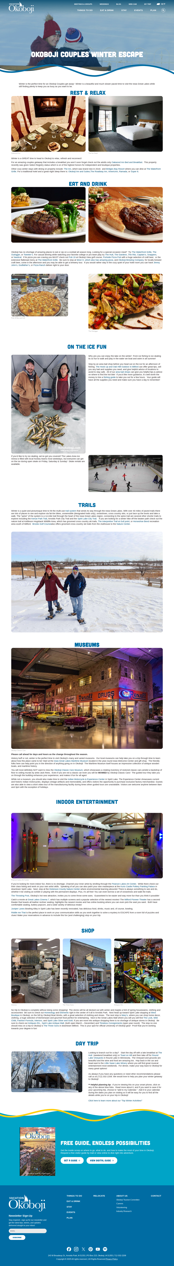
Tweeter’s (28, 254)
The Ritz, (132, 254)
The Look (147, 1018)
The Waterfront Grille (142, 252)
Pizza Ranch (39, 265)
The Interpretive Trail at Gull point (113, 521)
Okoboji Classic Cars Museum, (68, 770)
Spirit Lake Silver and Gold (60, 1020)
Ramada (123, 171)
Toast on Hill (126, 1055)
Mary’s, (125, 1015)
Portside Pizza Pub (112, 257)
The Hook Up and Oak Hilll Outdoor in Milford (117, 367)
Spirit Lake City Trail (87, 518)
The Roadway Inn (98, 171)
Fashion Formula (25, 1020)
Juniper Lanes (18, 909)
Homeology (49, 1012)
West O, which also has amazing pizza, (95, 260)
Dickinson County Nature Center (64, 889)
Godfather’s (24, 265)
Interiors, (38, 1020)
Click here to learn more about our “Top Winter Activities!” (115, 1100)
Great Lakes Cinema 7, (39, 899)
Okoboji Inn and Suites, (79, 171)
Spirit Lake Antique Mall (53, 1023)
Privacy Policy (112, 1259)
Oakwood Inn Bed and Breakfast (127, 162)
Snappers (151, 254)
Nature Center (123, 524)
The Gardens (120, 254)
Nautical (17, 257)
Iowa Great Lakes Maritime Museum (71, 761)
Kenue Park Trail (39, 518)
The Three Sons (51, 1026)
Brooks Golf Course (41, 524)
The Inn (67, 169)
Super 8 (134, 171)
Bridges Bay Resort (115, 169)
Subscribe (17, 1237)
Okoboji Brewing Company (131, 260)
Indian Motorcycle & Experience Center (86, 779)
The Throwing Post (20, 896)
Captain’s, (142, 254)
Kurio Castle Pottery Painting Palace (137, 886)
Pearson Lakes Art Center (124, 884)
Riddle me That (18, 912)
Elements (64, 1012)
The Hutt (109, 254)
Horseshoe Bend (141, 521)
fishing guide (110, 377)
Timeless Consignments (111, 1023)
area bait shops (123, 372)
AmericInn (113, 171)
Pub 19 (72, 257)
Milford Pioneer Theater (135, 899)
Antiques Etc (34, 1023)
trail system (70, 511)
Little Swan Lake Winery (115, 1063)
